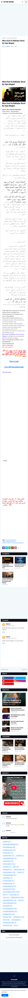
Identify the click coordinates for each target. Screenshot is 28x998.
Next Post (24, 669)
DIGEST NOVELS (8, 861)
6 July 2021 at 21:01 (10, 625)
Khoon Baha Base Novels (9, 886)
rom (16, 925)
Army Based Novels (8, 855)
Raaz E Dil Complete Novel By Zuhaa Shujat (17, 722)
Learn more (4, 992)
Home (3, 38)
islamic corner (7, 925)
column (6, 919)
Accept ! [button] (5, 995)
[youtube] (8, 681)
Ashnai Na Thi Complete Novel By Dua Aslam (20, 565)
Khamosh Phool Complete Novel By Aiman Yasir (6, 749)
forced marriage (16, 919)
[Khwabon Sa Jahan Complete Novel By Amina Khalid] (6, 729)
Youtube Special (18, 917)
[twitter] (20, 678)
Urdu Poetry (7, 917)
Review (20, 900)
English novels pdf (19, 869)
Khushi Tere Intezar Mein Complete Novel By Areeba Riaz (18, 709)
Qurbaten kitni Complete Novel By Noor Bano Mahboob (7, 581)
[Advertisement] (14, 20)
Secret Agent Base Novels (10, 911)
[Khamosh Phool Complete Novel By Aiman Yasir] (7, 743)
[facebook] (8, 678)
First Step (20, 872)
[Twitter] (6, 547)
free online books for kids (9, 922)
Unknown (8, 624)
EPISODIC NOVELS (9, 864)
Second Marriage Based (17, 542)
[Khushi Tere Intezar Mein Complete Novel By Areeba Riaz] (6, 710)
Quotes (6, 897)
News (5, 894)
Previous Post (4, 669)
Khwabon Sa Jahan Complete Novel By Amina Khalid (17, 728)
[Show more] (18, 547)
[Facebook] (3, 547)
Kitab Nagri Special (9, 889)
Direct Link (14, 361)
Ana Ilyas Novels (8, 852)
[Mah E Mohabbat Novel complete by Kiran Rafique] (6, 716)
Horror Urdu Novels (8, 880)
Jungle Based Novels (8, 883)
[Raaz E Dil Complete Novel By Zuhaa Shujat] (6, 723)
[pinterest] (8, 684)
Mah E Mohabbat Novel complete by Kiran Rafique (18, 715)
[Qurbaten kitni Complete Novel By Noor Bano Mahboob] (7, 575)
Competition (19, 855)
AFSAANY (6, 841)
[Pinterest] (12, 547)
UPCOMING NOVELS (8, 914)
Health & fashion (7, 878)
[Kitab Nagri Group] (20, 684)
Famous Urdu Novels (9, 872)
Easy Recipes (7, 866)
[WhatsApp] (9, 547)
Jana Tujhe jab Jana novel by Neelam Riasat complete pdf (12, 701)
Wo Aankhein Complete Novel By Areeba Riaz (20, 763)
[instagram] (20, 681)
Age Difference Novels (9, 850)
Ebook (15, 866)
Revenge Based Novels (9, 900)
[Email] (15, 547)
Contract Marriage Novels (9, 858)
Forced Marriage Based (11, 38)
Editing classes (7, 869)
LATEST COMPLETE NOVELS (9, 541)
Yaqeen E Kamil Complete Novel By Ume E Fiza (7, 566)
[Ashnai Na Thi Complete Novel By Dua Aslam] (20, 560)
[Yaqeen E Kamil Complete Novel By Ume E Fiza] (7, 560)
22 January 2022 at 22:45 (11, 638)
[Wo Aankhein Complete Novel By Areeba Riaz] (20, 758)
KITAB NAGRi (8, 2)
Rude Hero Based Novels (9, 903)
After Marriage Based (9, 847)
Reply (3, 632)
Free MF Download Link (14, 367)
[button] (1, 2)
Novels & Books (14, 894)
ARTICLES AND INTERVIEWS (10, 844)
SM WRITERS (7, 905)
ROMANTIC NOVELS (7, 542)
